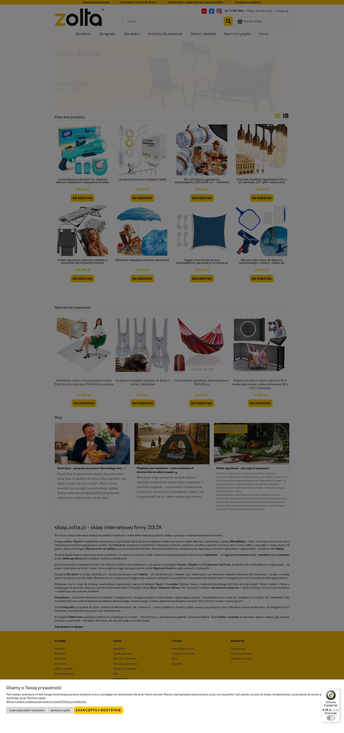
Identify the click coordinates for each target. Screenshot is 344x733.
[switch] (331, 717)
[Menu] (337, 690)
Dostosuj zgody (60, 710)
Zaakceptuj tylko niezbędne (26, 710)
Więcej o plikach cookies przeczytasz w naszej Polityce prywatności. (46, 701)
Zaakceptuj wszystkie (98, 710)
